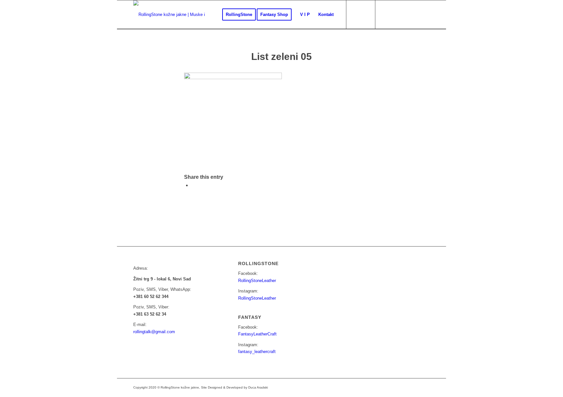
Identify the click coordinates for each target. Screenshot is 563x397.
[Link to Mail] (405, 14)
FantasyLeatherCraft (257, 334)
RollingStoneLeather (257, 280)
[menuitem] (239, 14)
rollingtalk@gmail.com (154, 331)
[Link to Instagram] (395, 14)
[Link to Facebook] (386, 14)
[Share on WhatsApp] (193, 185)
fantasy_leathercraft (257, 351)
